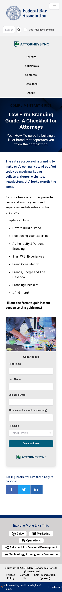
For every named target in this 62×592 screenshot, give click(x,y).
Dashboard (56, 587)
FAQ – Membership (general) (44, 577)
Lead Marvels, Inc (29, 585)
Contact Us (24, 577)
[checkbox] (25, 29)
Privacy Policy (10, 577)
